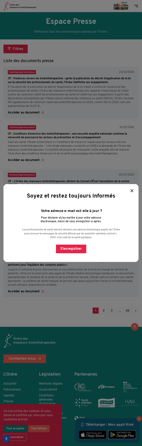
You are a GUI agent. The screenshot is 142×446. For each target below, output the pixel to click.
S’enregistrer (71, 249)
